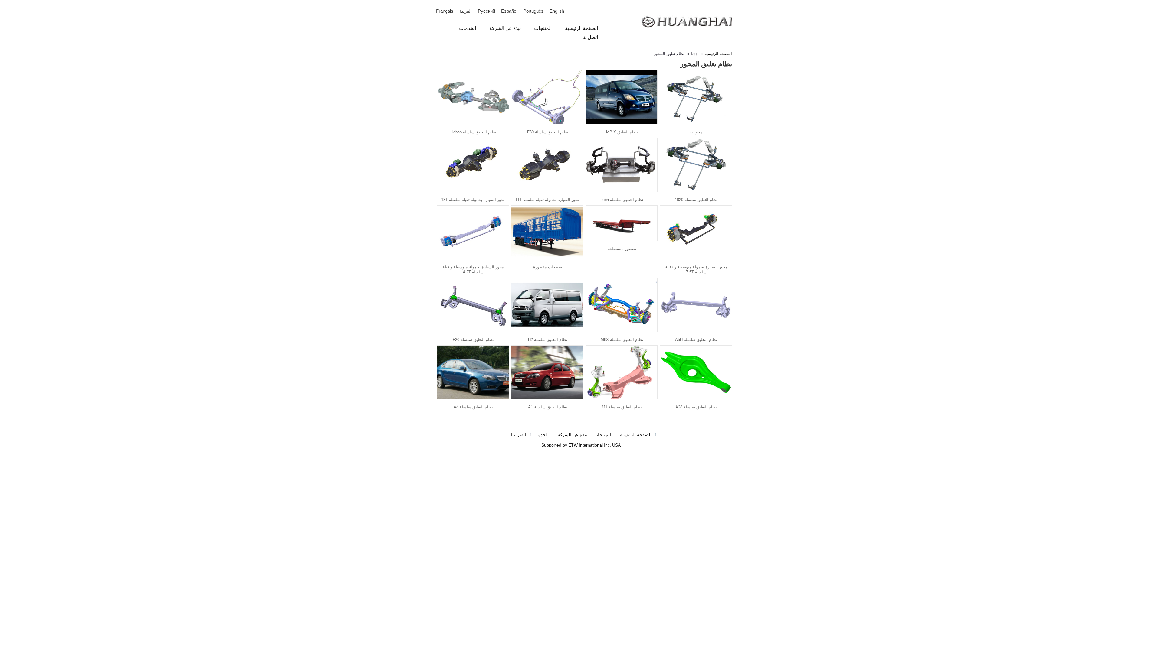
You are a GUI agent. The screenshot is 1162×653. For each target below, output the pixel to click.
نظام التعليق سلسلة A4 (473, 407)
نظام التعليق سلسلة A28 (696, 407)
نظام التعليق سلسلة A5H (696, 339)
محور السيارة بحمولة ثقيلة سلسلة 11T (547, 199)
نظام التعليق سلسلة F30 (547, 132)
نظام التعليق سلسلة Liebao (473, 132)
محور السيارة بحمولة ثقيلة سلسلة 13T (473, 199)
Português (533, 11)
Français (444, 11)
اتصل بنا (518, 434)
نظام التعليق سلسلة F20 (473, 339)
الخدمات (542, 434)
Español (509, 11)
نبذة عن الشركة (573, 434)
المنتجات (604, 434)
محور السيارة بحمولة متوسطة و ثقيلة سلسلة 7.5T (696, 269)
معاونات (696, 132)
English (557, 11)
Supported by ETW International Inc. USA (581, 445)
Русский (486, 11)
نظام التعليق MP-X (622, 132)
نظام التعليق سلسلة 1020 (696, 199)
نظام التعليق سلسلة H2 (547, 339)
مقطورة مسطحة (622, 248)
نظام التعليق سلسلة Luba (621, 199)
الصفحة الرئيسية (718, 53)
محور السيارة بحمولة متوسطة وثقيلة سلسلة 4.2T (473, 269)
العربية (465, 11)
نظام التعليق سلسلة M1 (622, 407)
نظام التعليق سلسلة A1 (547, 407)
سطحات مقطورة (547, 267)
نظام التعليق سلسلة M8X (622, 339)
